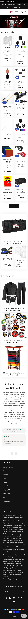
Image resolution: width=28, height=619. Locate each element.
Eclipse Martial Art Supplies (11, 614)
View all (14, 206)
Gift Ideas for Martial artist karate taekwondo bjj (14, 374)
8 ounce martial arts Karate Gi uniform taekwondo (14, 309)
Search (5, 478)
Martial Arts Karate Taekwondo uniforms (20, 264)
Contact (5, 471)
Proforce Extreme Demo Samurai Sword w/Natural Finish (7, 108)
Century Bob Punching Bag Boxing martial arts (7, 83)
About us (5, 474)
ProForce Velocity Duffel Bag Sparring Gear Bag (20, 191)
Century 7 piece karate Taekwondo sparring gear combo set (20, 135)
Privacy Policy (6, 493)
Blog (4, 497)
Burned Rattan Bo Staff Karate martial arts (7, 134)
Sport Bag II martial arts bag (20, 82)
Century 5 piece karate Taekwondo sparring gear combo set (20, 52)
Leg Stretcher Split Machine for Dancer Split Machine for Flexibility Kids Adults (20, 107)
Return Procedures (8, 467)
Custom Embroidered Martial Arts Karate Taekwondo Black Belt (7, 258)
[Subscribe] (23, 591)
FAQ (4, 505)
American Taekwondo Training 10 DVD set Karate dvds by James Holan (7, 192)
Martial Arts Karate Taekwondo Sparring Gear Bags (14, 242)
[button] (2, 12)
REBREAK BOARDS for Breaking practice (7, 161)
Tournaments (6, 501)
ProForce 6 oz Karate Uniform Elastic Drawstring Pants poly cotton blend (7, 52)
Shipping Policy (7, 490)
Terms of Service (7, 486)
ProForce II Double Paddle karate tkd (20, 160)
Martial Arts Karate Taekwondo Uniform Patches (14, 342)
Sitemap (5, 482)
